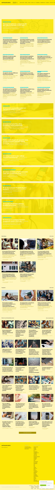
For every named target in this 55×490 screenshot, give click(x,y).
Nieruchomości (36, 476)
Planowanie (11, 54)
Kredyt (6, 54)
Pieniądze (27, 87)
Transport (28, 71)
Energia (35, 473)
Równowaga (35, 463)
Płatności (35, 474)
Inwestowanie (24, 54)
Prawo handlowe (45, 71)
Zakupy (35, 477)
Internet (35, 478)
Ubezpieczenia (45, 54)
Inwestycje (35, 468)
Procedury (4, 71)
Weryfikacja (48, 87)
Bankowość (4, 87)
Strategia (25, 71)
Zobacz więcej (51, 236)
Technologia (36, 471)
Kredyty (9, 54)
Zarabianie (35, 457)
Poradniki (35, 458)
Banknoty (21, 87)
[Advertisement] (27, 12)
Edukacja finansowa (37, 456)
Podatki (35, 459)
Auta (34, 464)
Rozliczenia (35, 462)
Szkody (7, 71)
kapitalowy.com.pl (6, 2)
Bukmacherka (22, 71)
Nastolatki (35, 455)
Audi (34, 465)
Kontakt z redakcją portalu (4, 447)
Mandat (38, 71)
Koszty (35, 469)
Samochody (39, 54)
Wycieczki (35, 470)
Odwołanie (41, 71)
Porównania (35, 475)
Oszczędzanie (36, 461)
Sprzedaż (42, 54)
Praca (4, 217)
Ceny (34, 466)
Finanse (4, 54)
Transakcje (28, 54)
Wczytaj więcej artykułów (27, 432)
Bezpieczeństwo (8, 87)
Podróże (38, 485)
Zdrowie (10, 217)
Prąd (34, 460)
